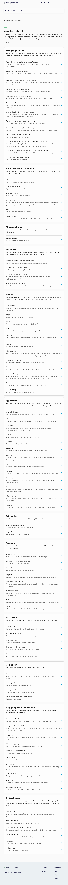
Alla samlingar (8, 20)
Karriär (56, 878)
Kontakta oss (59, 2)
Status (44, 875)
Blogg (56, 875)
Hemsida (57, 871)
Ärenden (43, 2)
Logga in (50, 2)
